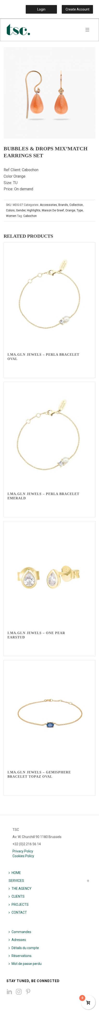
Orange (70, 210)
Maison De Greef (53, 210)
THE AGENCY (21, 888)
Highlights (33, 210)
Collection (76, 205)
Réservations (21, 956)
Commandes (21, 932)
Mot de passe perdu (27, 964)
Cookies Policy (23, 856)
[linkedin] (9, 992)
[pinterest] (28, 992)
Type (80, 210)
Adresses (19, 940)
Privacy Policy (22, 851)
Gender (20, 210)
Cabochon (30, 216)
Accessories (48, 205)
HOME (16, 873)
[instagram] (19, 992)
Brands (63, 205)
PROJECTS (20, 904)
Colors (10, 210)
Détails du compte (25, 948)
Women (11, 216)
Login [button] (41, 9)
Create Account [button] (77, 9)
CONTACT (19, 912)
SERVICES (16, 881)
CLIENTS (18, 896)
